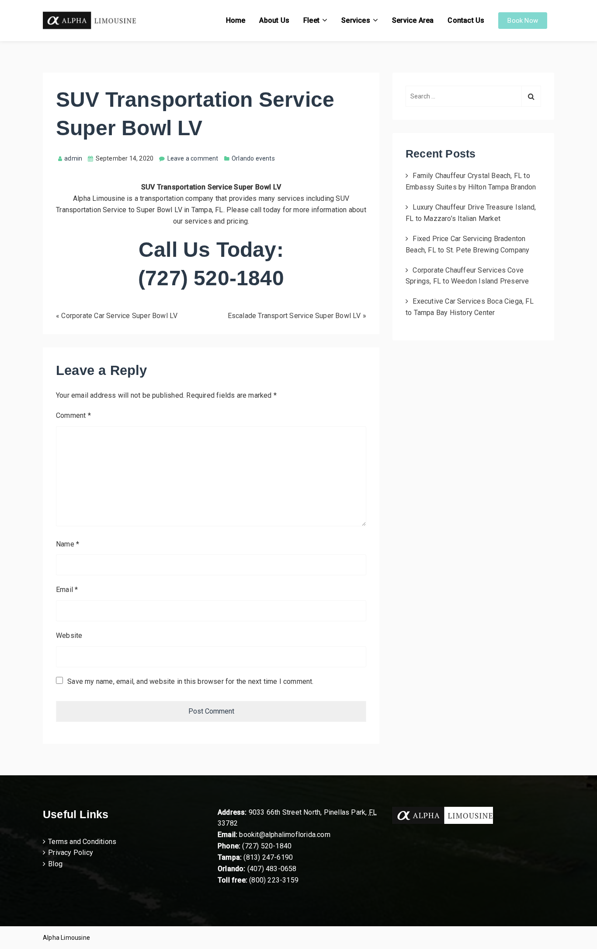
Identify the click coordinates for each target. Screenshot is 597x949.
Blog (55, 864)
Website (69, 635)
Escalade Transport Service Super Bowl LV (294, 316)
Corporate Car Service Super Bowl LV (119, 316)
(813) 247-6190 (268, 857)
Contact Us (466, 20)
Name (67, 544)
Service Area (413, 20)
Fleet (311, 20)
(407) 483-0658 (272, 869)
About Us (274, 20)
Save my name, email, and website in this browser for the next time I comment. (190, 681)
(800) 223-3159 (273, 880)
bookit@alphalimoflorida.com (283, 834)
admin (73, 158)
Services (355, 20)
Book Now (522, 21)
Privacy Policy (70, 852)
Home (236, 20)
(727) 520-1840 (267, 846)
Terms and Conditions (82, 841)
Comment (73, 415)
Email (67, 589)
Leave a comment (193, 158)
